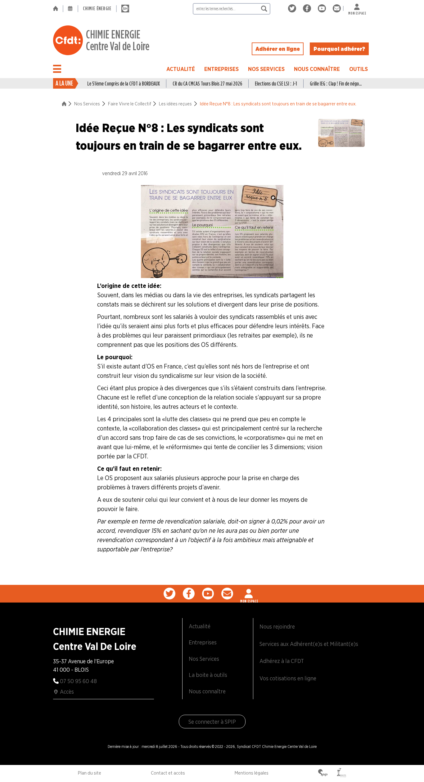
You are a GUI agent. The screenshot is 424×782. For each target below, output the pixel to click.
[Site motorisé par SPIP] (322, 773)
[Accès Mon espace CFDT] (249, 593)
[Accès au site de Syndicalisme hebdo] (125, 9)
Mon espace (357, 12)
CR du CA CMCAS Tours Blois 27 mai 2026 (207, 83)
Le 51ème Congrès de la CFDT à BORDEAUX (123, 83)
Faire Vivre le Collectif (129, 104)
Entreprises (221, 69)
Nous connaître (317, 69)
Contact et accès (168, 773)
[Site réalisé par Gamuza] (341, 773)
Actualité (180, 69)
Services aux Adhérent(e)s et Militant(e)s (308, 644)
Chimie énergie (97, 8)
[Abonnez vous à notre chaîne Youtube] (323, 8)
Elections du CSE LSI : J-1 (276, 83)
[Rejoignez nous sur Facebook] (308, 8)
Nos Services (266, 69)
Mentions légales (251, 773)
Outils (358, 69)
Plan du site (89, 773)
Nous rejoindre (277, 626)
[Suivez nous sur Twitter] (293, 8)
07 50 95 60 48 (78, 681)
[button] (57, 69)
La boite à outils (208, 675)
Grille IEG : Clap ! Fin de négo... (336, 83)
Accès (67, 691)
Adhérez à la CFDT (281, 661)
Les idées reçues (175, 104)
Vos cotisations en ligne (287, 678)
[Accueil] (58, 8)
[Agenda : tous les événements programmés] (70, 8)
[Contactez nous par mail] (337, 8)
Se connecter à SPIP (212, 721)
